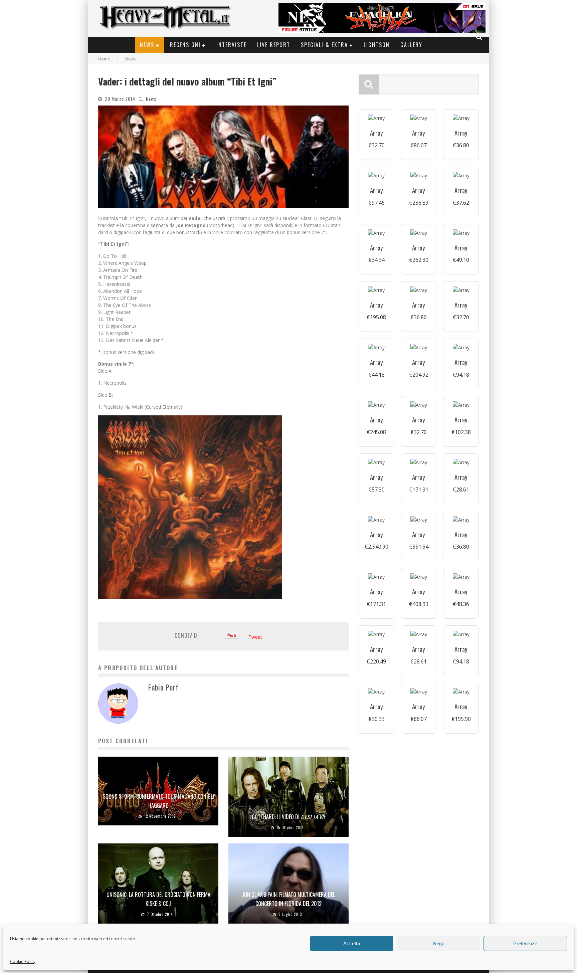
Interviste (231, 45)
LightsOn (377, 45)
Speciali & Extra (324, 45)
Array (376, 133)
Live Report (273, 45)
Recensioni (185, 45)
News (147, 45)
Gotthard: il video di (289, 817)
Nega (438, 943)
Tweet (255, 637)
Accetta (351, 943)
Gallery (411, 45)
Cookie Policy (22, 961)
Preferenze (525, 943)
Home (104, 59)
